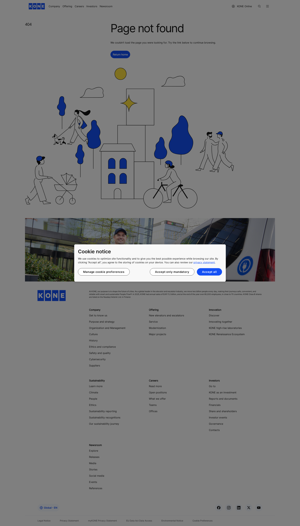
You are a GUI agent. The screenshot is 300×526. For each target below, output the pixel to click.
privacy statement (204, 262)
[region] (150, 263)
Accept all (209, 271)
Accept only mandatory (172, 271)
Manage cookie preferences (104, 271)
